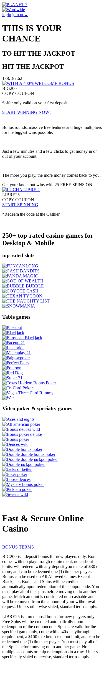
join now (20, 14)
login (6, 14)
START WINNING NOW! (26, 112)
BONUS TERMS (18, 547)
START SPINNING (20, 204)
